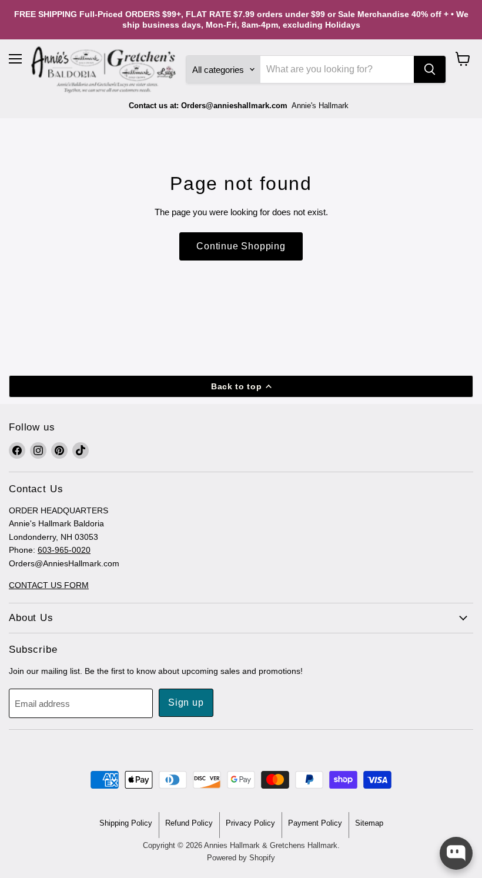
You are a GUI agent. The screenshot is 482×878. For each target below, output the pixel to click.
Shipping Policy (125, 823)
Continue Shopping (241, 246)
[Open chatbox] (456, 853)
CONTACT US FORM (49, 585)
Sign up (186, 702)
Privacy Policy (250, 823)
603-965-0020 (64, 550)
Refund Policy (189, 823)
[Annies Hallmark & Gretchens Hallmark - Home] (104, 70)
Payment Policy (315, 823)
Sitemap (369, 823)
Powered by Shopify (241, 857)
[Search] (430, 69)
